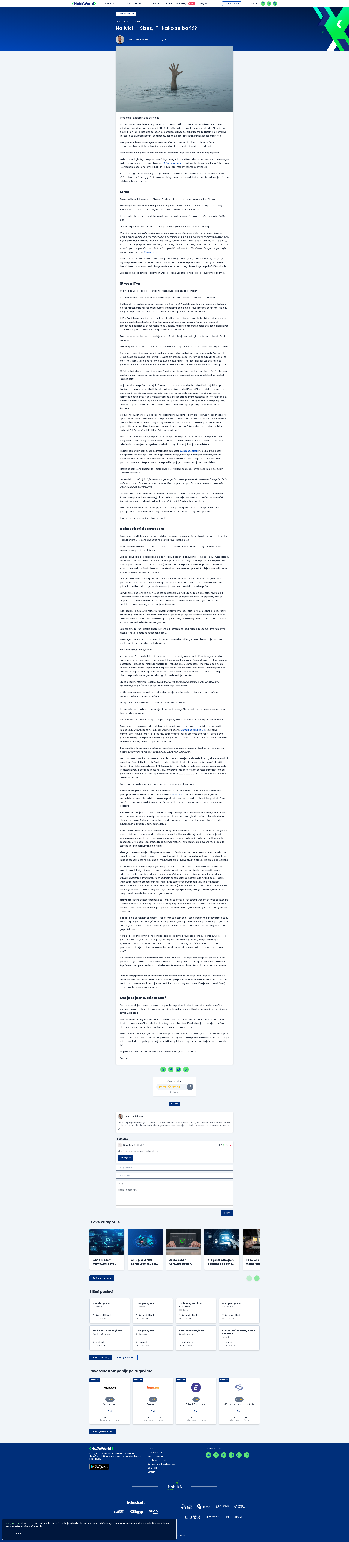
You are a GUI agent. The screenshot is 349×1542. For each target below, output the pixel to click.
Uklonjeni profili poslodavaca (161, 1464)
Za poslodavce (232, 3)
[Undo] (118, 1183)
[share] (186, 1069)
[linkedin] (178, 1069)
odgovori (127, 1158)
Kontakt (151, 1472)
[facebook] (163, 1069)
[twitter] (170, 1069)
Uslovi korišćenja (156, 1456)
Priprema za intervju (176, 3)
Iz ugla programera (126, 13)
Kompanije (153, 3)
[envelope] (246, 1455)
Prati (110, 1411)
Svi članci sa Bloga (102, 1278)
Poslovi (108, 3)
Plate (138, 3)
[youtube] (223, 1455)
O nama (151, 1448)
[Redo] (123, 1183)
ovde (39, 1526)
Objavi (227, 1213)
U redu (19, 1533)
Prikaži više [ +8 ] (101, 1357)
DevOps (174, 1104)
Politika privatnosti (157, 1460)
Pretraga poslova (125, 1357)
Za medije (152, 1468)
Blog (201, 3)
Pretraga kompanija (102, 1431)
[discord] (239, 1455)
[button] (249, 1278)
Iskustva (123, 3)
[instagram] (216, 1455)
